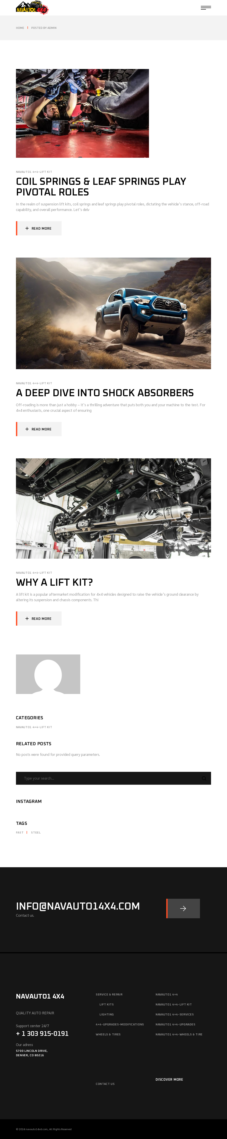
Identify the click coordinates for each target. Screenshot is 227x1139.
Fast (20, 832)
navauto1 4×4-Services (175, 1014)
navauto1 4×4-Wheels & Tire (179, 1034)
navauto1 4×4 (167, 994)
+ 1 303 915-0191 (42, 1034)
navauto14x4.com (37, 1129)
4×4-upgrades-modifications (120, 1024)
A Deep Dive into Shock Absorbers (105, 393)
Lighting (107, 1014)
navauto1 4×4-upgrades (176, 1024)
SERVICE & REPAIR (109, 994)
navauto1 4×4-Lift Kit (34, 172)
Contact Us (105, 1084)
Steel (36, 832)
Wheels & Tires (108, 1034)
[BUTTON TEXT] (183, 908)
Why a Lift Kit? (54, 583)
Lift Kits (107, 1004)
